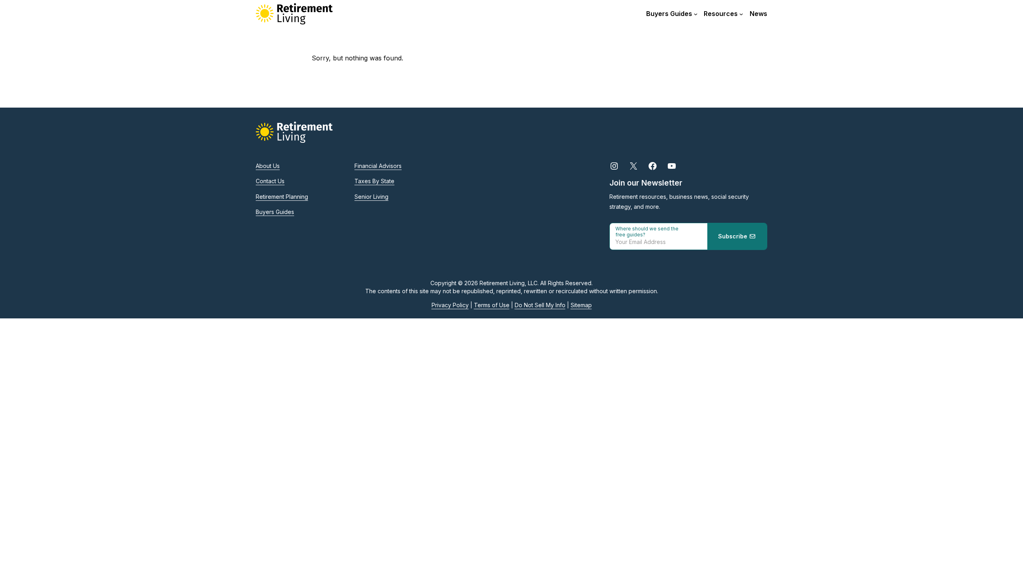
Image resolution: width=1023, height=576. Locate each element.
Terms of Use (492, 305)
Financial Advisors (378, 165)
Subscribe (733, 236)
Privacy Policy (450, 305)
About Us (268, 165)
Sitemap (581, 305)
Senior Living (371, 196)
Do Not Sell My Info (540, 305)
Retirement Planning (282, 196)
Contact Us (270, 181)
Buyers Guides (275, 211)
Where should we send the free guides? (647, 231)
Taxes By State (374, 181)
